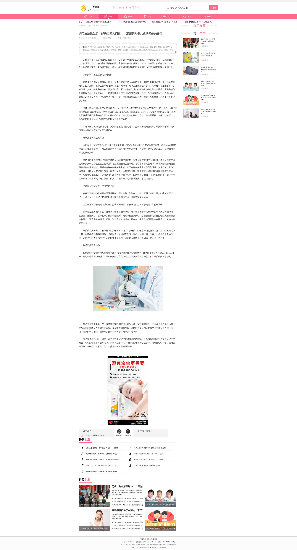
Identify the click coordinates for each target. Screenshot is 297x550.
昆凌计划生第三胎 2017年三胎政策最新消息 (127, 505)
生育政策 (103, 26)
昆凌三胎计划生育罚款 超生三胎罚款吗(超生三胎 (95, 437)
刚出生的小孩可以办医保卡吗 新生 (164, 22)
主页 (89, 26)
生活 (169, 17)
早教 (209, 17)
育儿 (189, 17)
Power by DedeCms (151, 542)
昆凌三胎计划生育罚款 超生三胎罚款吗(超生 (127, 502)
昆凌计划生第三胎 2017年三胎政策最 (198, 22)
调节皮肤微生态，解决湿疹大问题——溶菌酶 (127, 499)
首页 (90, 17)
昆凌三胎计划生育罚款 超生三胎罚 (98, 22)
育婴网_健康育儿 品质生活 (148, 539)
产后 (150, 17)
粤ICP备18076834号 (169, 542)
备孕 (110, 17)
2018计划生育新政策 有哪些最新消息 (132, 22)
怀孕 (130, 17)
